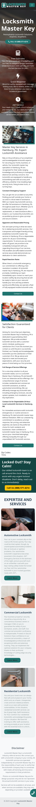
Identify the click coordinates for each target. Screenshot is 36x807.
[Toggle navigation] (32, 5)
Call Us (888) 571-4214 (18, 487)
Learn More (12, 578)
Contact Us (18, 294)
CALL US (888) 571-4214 (19, 42)
